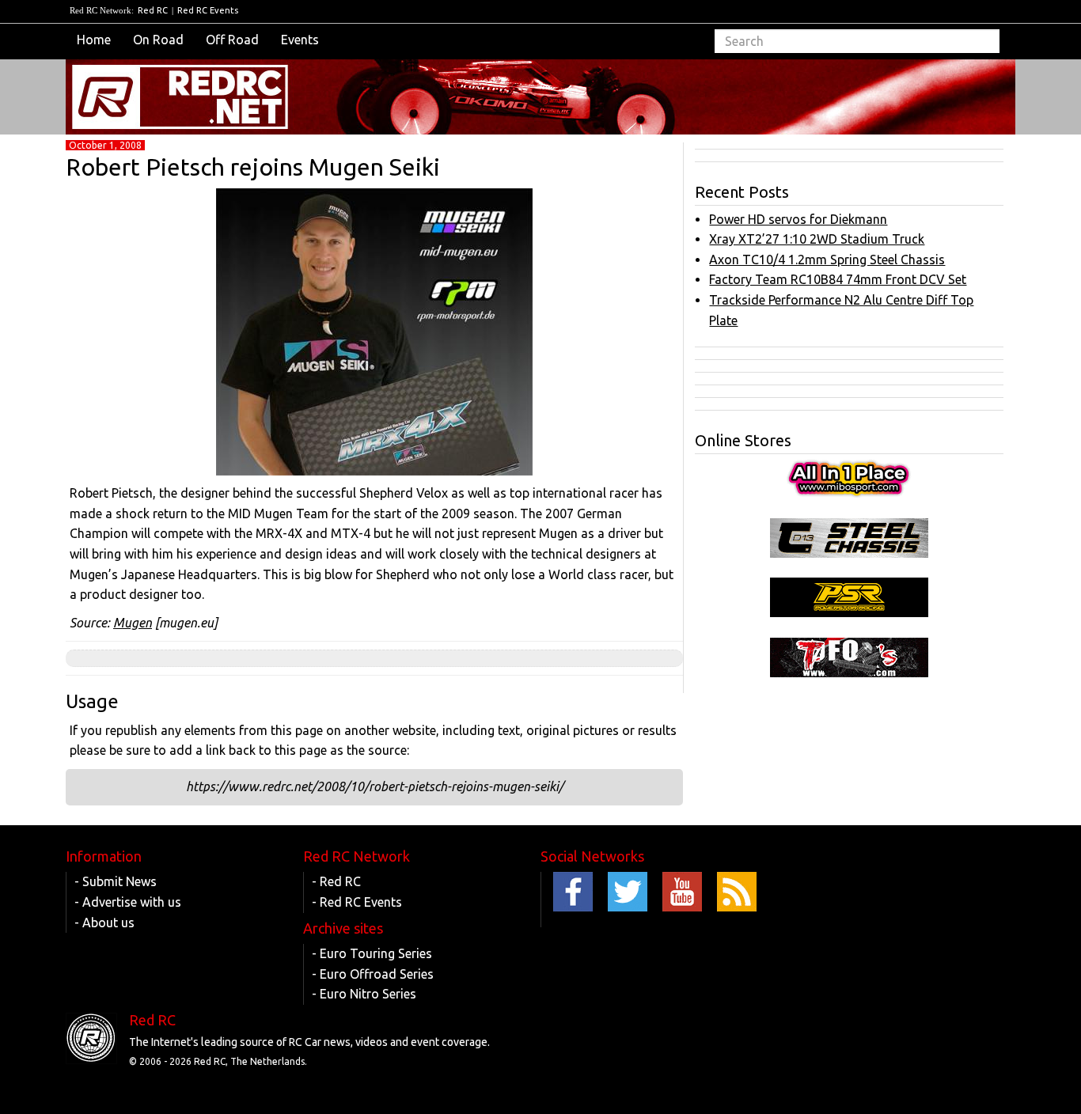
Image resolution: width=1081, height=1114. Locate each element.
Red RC (153, 10)
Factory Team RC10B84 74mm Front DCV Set (837, 279)
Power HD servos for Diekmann (798, 219)
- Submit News (115, 881)
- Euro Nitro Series (364, 994)
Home (94, 39)
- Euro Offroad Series (373, 974)
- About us (104, 922)
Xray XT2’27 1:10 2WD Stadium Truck (816, 239)
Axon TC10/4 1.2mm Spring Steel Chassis (827, 259)
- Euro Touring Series (372, 953)
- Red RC (336, 881)
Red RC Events (207, 10)
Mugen (132, 623)
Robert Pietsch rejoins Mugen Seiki (253, 166)
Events (300, 39)
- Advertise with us (127, 902)
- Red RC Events (357, 902)
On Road (158, 39)
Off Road (232, 39)
